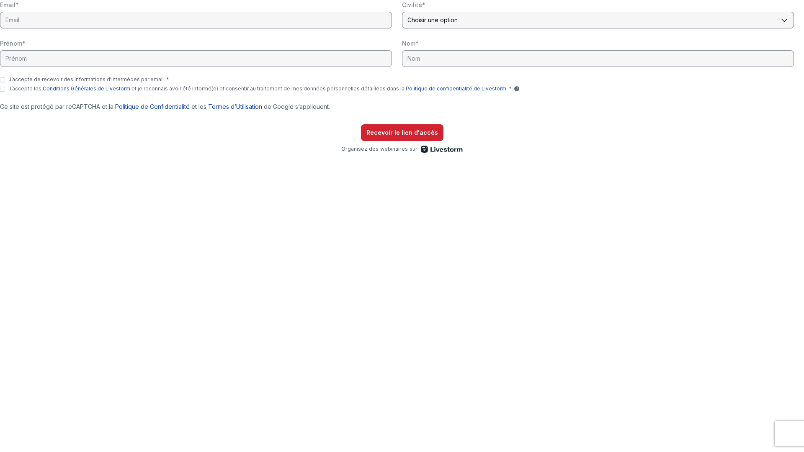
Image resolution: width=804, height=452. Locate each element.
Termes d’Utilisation (235, 106)
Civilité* (413, 4)
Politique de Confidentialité (152, 106)
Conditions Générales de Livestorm (86, 88)
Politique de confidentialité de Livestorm (456, 88)
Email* (9, 4)
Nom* (410, 43)
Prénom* (13, 43)
